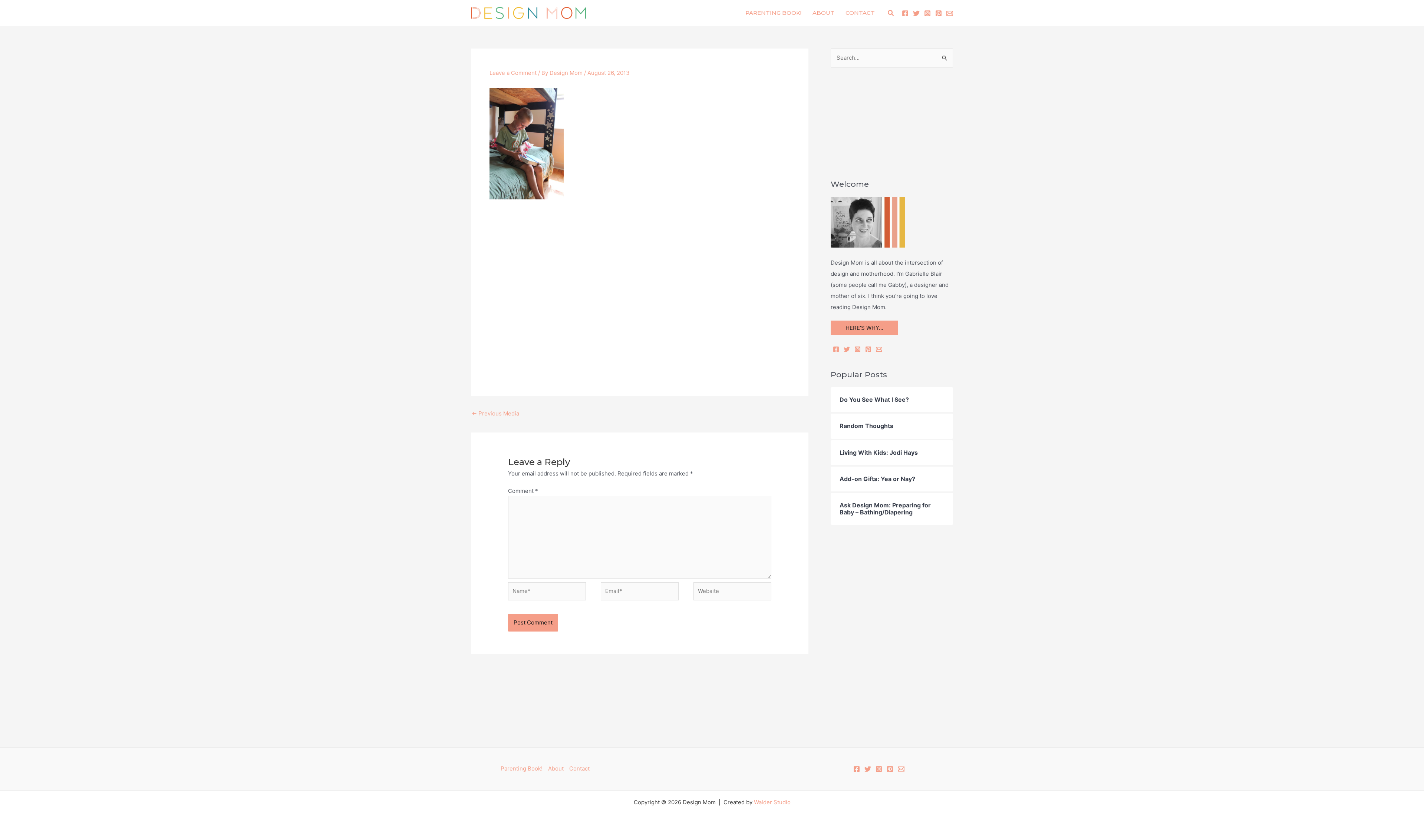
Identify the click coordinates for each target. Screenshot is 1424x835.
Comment (523, 490)
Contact (860, 12)
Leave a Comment (513, 72)
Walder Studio (772, 802)
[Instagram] (927, 13)
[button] (891, 13)
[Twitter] (916, 13)
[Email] (879, 349)
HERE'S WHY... (864, 327)
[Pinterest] (938, 13)
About (823, 12)
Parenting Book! (773, 12)
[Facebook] (905, 13)
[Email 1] (949, 13)
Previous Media (495, 413)
